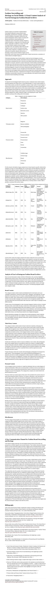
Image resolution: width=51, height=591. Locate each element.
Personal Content (37, 42)
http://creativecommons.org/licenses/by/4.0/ (14, 582)
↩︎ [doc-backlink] (40, 549)
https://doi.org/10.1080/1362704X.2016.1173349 (15, 532)
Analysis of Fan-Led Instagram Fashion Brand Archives (38, 37)
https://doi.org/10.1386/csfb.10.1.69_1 (34, 516)
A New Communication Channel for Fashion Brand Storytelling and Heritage (39, 47)
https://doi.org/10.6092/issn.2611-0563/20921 (14, 10)
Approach (34, 34)
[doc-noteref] (26, 51)
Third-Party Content (37, 40)
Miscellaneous (36, 44)
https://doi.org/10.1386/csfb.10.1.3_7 (13, 521)
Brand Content (36, 38)
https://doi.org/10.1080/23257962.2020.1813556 (28, 527)
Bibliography (35, 49)
